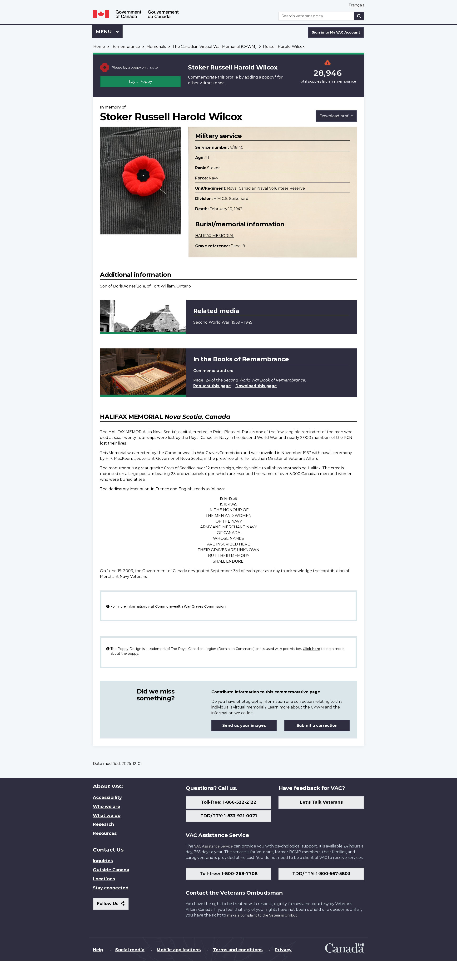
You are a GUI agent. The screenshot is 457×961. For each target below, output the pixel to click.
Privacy (283, 949)
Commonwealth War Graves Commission (190, 606)
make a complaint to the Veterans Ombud (262, 915)
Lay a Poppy (140, 81)
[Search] (359, 16)
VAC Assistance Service (213, 846)
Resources (105, 833)
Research (103, 824)
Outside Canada (111, 869)
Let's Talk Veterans (321, 802)
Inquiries (103, 860)
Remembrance (125, 46)
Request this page (212, 386)
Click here (311, 649)
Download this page (256, 386)
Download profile (336, 116)
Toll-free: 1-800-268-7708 (229, 873)
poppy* (269, 77)
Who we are (106, 806)
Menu (104, 32)
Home (99, 46)
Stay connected (111, 888)
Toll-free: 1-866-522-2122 (228, 802)
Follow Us (113, 905)
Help (98, 949)
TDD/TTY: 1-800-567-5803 (321, 873)
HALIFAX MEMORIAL (214, 235)
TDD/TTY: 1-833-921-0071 (228, 815)
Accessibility (107, 797)
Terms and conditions (238, 949)
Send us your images (244, 725)
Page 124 (201, 380)
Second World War (211, 322)
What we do (106, 815)
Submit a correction (317, 725)
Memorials (156, 46)
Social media (129, 949)
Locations (104, 879)
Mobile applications (179, 949)
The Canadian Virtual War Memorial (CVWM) (214, 46)
